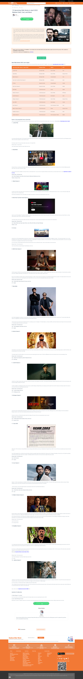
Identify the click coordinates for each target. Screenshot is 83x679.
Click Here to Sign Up (41, 57)
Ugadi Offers (25, 655)
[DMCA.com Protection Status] (12, 677)
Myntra (39, 658)
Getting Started (49, 653)
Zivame (39, 657)
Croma (39, 654)
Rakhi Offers (25, 661)
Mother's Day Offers (26, 653)
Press (48, 656)
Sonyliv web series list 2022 (23, 588)
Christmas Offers (25, 656)
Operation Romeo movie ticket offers (22, 551)
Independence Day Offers (27, 662)
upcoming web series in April (58, 64)
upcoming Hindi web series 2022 (25, 40)
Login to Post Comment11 (41, 629)
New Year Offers (25, 657)
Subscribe (40, 637)
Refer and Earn (12, 660)
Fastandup (39, 653)
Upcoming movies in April (65, 121)
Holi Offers (24, 659)
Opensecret (40, 656)
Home (13, 5)
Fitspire (39, 663)
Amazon (39, 659)
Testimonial (12, 658)
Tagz (39, 661)
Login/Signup (73, 3)
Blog (11, 656)
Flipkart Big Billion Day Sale (27, 665)
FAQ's (48, 655)
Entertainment (17, 5)
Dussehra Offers (25, 663)
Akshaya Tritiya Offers (26, 654)
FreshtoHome (40, 662)
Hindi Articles (12, 659)
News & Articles (12, 657)
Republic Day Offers (26, 658)
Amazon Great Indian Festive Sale (28, 664)
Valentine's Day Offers (26, 660)
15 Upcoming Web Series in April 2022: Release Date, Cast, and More (30, 5)
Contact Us (48, 654)
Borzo (39, 655)
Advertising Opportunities (14, 654)
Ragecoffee (40, 660)
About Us (11, 653)
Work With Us (12, 655)
